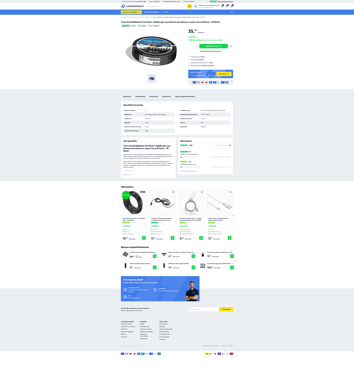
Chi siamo (124, 337)
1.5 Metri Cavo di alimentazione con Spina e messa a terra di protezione (161, 219)
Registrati (162, 326)
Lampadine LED (144, 326)
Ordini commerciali (151, 12)
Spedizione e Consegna (128, 326)
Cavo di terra (147, 17)
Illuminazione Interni (146, 329)
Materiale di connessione (144, 335)
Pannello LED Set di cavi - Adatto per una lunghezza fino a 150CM (191, 219)
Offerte (166, 12)
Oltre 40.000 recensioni (225, 1)
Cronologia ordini (164, 334)
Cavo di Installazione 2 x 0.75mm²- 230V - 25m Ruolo (134, 219)
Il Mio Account (163, 324)
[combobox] (166, 6)
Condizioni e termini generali (210, 346)
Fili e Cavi (139, 17)
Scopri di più (222, 74)
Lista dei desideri (164, 337)
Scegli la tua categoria (130, 12)
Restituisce (124, 329)
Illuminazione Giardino (146, 332)
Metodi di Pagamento (127, 332)
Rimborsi (123, 334)
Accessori (132, 17)
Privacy (223, 346)
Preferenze (162, 339)
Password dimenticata (165, 329)
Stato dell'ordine (164, 332)
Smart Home (143, 339)
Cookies (230, 346)
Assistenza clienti (126, 324)
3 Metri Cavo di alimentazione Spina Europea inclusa (218, 219)
